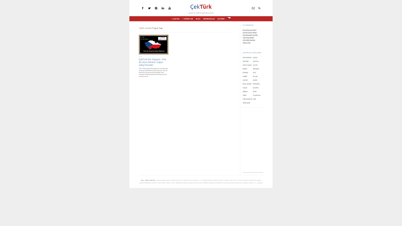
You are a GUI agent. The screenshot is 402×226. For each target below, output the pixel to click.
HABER (245, 76)
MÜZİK (255, 80)
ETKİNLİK (245, 72)
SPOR (254, 91)
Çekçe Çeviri (247, 43)
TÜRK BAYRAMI (247, 99)
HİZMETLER (188, 19)
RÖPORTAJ (256, 84)
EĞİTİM (245, 69)
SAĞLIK (245, 88)
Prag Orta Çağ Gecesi (249, 30)
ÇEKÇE (140, 56)
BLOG (198, 19)
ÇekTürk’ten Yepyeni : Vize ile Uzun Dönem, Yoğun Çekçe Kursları (152, 62)
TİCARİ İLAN (256, 95)
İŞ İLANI (255, 76)
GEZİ (254, 72)
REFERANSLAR (209, 19)
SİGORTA (255, 88)
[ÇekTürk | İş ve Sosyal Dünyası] (201, 7)
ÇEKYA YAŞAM (247, 65)
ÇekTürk (176, 19)
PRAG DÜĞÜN (247, 84)
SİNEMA (245, 91)
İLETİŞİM (221, 19)
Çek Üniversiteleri (248, 37)
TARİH (244, 95)
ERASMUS (256, 69)
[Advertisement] (253, 141)
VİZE (254, 99)
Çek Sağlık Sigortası (249, 40)
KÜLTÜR (245, 80)
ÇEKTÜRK (246, 61)
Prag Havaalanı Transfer (250, 35)
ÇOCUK (255, 65)
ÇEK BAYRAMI (247, 57)
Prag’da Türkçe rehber (250, 32)
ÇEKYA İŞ (255, 61)
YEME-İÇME (246, 103)
